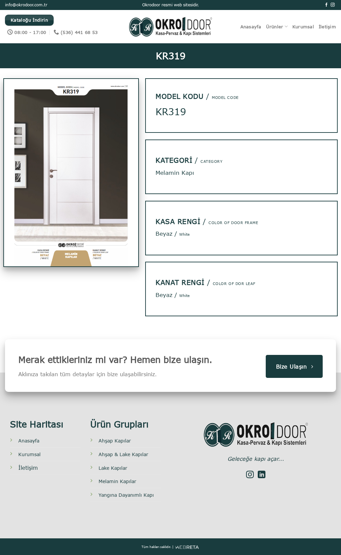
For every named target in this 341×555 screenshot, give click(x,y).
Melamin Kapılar (117, 481)
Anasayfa (250, 26)
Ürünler (274, 26)
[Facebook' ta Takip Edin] (326, 5)
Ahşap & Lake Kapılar (123, 454)
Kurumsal (303, 26)
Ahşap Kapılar (115, 440)
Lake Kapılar (113, 468)
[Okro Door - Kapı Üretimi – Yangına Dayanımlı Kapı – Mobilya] (170, 26)
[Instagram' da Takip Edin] (333, 5)
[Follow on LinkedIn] (261, 475)
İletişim (327, 26)
